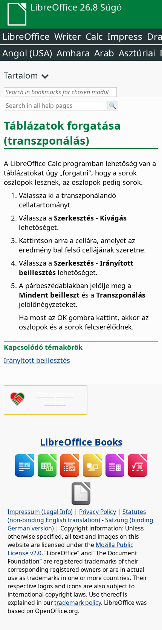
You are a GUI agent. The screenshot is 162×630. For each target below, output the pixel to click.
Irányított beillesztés (37, 360)
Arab (104, 53)
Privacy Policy (97, 512)
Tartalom (21, 75)
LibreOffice (26, 36)
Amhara (73, 53)
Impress (124, 36)
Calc (94, 36)
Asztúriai (137, 53)
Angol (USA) (27, 53)
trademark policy (77, 602)
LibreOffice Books (81, 441)
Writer (67, 36)
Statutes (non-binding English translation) (77, 516)
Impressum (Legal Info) (40, 512)
